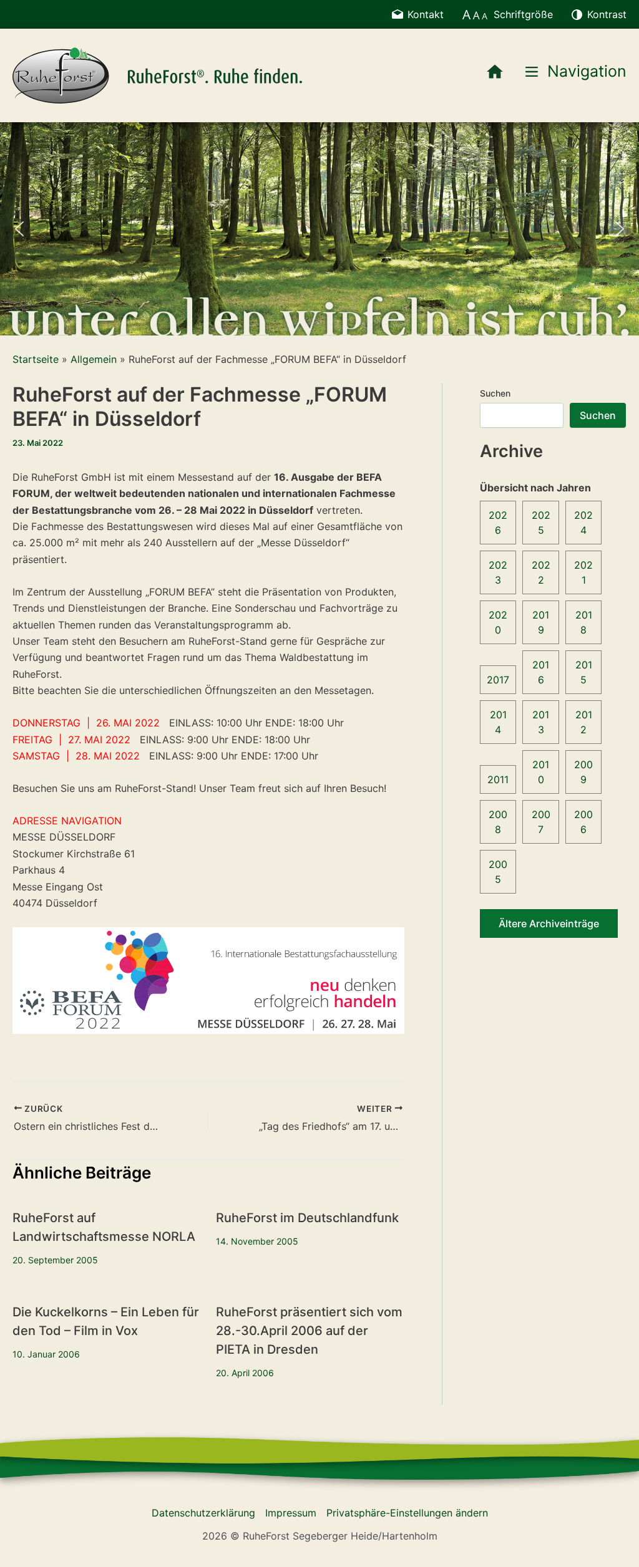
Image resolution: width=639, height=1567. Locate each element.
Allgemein (94, 359)
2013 (540, 722)
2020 (498, 622)
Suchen (495, 393)
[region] (319, 228)
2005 (498, 871)
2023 (498, 572)
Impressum (290, 1513)
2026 (498, 522)
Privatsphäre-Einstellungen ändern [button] (407, 1513)
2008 (498, 822)
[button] (19, 229)
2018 (583, 622)
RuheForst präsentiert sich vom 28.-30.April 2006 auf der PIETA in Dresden (309, 1330)
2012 (583, 722)
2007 (541, 822)
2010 (540, 772)
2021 (583, 572)
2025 (541, 522)
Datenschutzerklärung (203, 1513)
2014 (498, 722)
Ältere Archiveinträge (549, 923)
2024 (583, 522)
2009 (583, 772)
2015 (583, 672)
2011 (498, 779)
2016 (540, 672)
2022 (541, 572)
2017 (498, 679)
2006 (583, 822)
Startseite (35, 359)
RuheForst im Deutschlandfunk (307, 1217)
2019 (540, 622)
